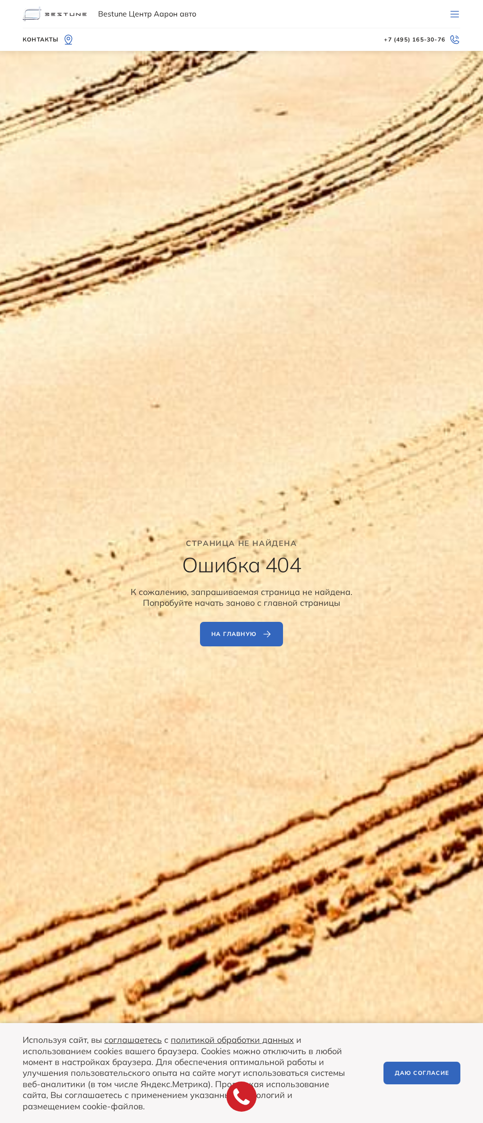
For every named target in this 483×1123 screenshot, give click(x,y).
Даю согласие (422, 1072)
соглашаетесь (133, 1039)
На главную (234, 633)
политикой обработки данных (232, 1039)
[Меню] (454, 14)
